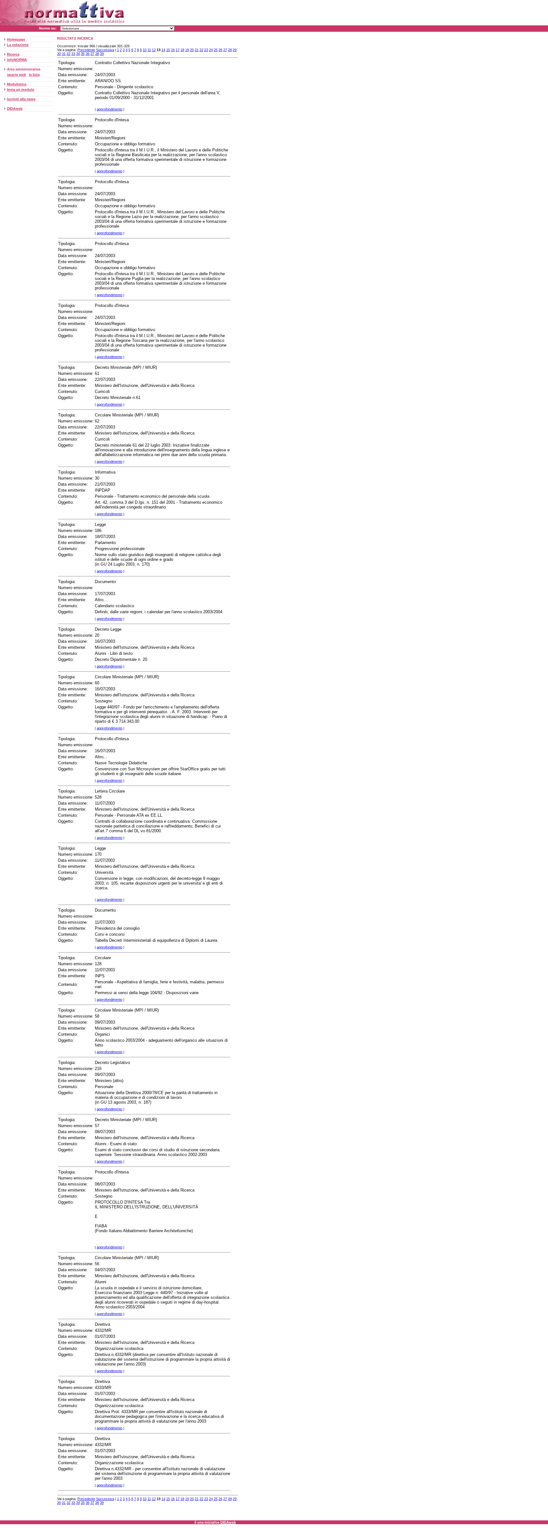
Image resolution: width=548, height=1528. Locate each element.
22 (201, 50)
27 (225, 50)
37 (92, 54)
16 (173, 50)
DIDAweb (15, 108)
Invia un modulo (20, 89)
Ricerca (13, 54)
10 (145, 50)
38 (97, 54)
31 (64, 54)
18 (182, 50)
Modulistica (16, 84)
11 (149, 50)
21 (197, 50)
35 (83, 54)
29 (235, 50)
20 (192, 50)
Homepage (16, 39)
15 (168, 50)
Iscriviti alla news (21, 99)
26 (220, 50)
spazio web (16, 74)
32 (68, 54)
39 (102, 54)
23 (206, 50)
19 (187, 50)
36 (87, 54)
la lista (34, 74)
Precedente (86, 50)
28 (230, 50)
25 (216, 50)
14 (163, 50)
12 (154, 50)
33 (73, 54)
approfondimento (109, 109)
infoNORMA (17, 60)
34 (78, 54)
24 (211, 50)
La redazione (18, 45)
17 (177, 50)
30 (59, 54)
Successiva (105, 50)
